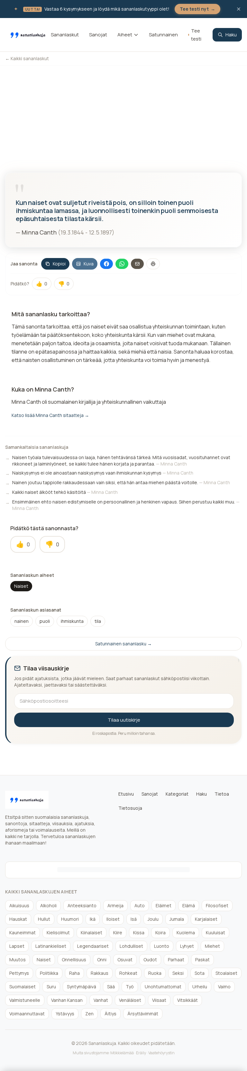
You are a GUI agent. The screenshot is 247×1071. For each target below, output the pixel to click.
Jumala (176, 919)
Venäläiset (130, 1000)
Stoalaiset (226, 973)
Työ (130, 986)
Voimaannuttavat (27, 1014)
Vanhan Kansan (67, 1000)
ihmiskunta (72, 621)
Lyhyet (187, 946)
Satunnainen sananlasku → (123, 644)
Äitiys (110, 1014)
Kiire (117, 932)
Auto (139, 905)
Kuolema (186, 932)
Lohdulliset (131, 946)
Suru (51, 986)
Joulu (153, 919)
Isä (134, 919)
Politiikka (49, 973)
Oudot (150, 959)
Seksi (178, 973)
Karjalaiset (206, 919)
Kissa (138, 932)
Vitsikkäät (187, 1000)
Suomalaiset (22, 986)
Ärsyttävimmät (142, 1014)
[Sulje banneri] (238, 9)
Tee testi (196, 34)
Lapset (16, 946)
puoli (45, 621)
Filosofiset (217, 905)
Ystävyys (65, 1014)
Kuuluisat (215, 932)
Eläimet (163, 905)
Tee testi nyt (197, 9)
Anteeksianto (82, 905)
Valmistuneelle (24, 1000)
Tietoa (222, 794)
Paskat (202, 959)
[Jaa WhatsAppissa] (121, 264)
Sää (111, 986)
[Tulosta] (153, 263)
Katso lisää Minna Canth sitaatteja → (50, 415)
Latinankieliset (50, 946)
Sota (200, 973)
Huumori (70, 919)
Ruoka (154, 973)
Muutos (17, 959)
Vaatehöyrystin (161, 1053)
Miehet (212, 946)
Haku (231, 34)
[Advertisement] (123, 114)
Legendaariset (93, 946)
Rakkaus (99, 973)
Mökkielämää (122, 1053)
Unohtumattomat (163, 986)
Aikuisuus (19, 905)
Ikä (93, 919)
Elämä (188, 905)
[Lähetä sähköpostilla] (137, 264)
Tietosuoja (130, 808)
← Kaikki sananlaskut (27, 58)
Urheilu (199, 986)
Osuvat (125, 959)
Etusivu (126, 794)
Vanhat (101, 1000)
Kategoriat (177, 794)
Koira (160, 932)
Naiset (21, 586)
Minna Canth (39, 232)
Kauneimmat (22, 932)
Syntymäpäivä (81, 986)
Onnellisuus (74, 959)
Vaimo (224, 986)
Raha (74, 973)
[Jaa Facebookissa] (106, 264)
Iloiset (113, 919)
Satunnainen (163, 34)
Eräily (141, 1053)
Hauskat (18, 919)
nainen (21, 621)
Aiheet (124, 34)
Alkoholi (48, 905)
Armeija (115, 905)
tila (98, 621)
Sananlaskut (65, 34)
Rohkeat (128, 973)
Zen (89, 1014)
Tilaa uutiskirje (124, 719)
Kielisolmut (58, 932)
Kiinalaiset (91, 932)
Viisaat (159, 1000)
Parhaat (176, 959)
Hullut (44, 919)
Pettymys (19, 973)
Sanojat (98, 34)
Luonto (161, 946)
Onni (101, 959)
